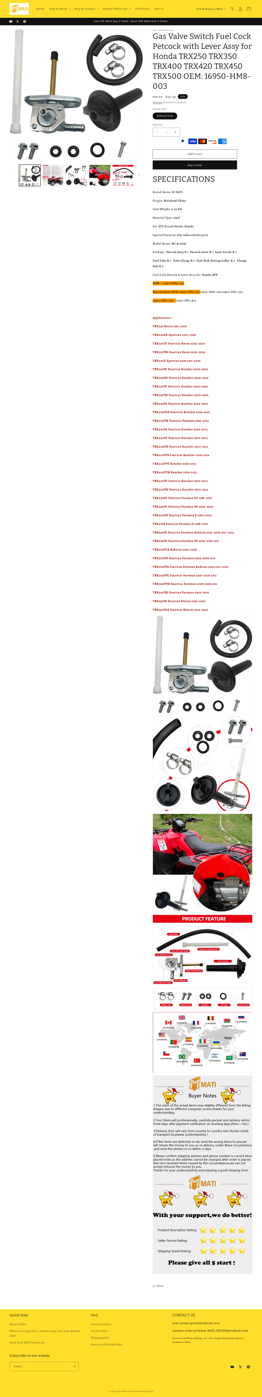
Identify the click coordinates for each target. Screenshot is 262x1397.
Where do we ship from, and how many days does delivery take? (45, 1333)
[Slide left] (14, 175)
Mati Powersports (124, 1391)
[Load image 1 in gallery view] (29, 175)
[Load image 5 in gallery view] (123, 175)
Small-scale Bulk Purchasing (27, 1342)
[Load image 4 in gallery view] (99, 175)
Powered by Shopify (144, 1391)
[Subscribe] (74, 1366)
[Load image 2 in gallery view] (53, 175)
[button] (59, 9)
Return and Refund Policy (107, 1344)
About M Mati (18, 1324)
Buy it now (195, 165)
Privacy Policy (99, 1331)
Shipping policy (100, 1337)
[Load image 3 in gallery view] (76, 175)
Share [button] (160, 1286)
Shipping (157, 102)
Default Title (165, 116)
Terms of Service (101, 1324)
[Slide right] (139, 175)
